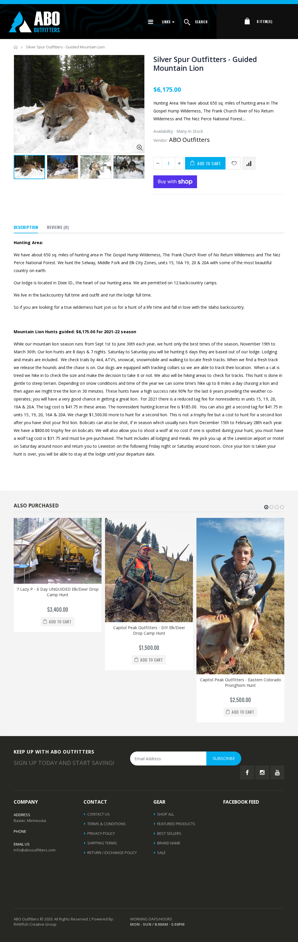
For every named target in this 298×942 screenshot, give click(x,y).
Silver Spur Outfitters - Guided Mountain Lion (205, 63)
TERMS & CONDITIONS (106, 823)
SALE (161, 852)
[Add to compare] (249, 163)
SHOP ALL (165, 814)
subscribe (224, 758)
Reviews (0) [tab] (58, 227)
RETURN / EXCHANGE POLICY (112, 852)
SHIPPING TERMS (102, 843)
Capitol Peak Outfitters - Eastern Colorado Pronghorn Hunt (149, 682)
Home (16, 47)
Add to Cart (209, 163)
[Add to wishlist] (234, 163)
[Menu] (150, 22)
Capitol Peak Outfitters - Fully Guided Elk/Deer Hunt (240, 630)
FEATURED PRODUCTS (176, 823)
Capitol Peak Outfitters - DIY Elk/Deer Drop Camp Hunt (58, 630)
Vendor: (160, 140)
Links (166, 21)
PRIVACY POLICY (101, 833)
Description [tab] (26, 227)
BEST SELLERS (169, 833)
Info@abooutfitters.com (35, 850)
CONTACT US (98, 814)
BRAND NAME (168, 843)
